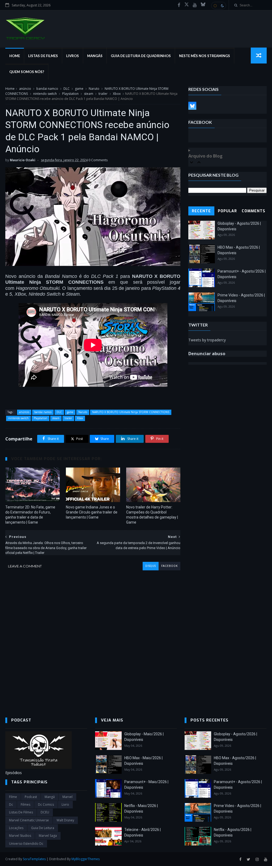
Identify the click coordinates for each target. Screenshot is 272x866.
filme (13, 797)
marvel (67, 797)
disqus (150, 565)
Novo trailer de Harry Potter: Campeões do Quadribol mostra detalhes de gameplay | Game (152, 514)
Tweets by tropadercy (207, 339)
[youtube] (195, 5)
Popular (227, 211)
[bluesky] (203, 5)
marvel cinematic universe (29, 820)
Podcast (31, 797)
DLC (66, 88)
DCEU (45, 812)
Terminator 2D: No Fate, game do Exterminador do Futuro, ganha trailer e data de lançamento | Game (30, 514)
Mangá (50, 797)
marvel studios (20, 835)
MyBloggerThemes (85, 859)
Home (14, 56)
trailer (103, 93)
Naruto (94, 88)
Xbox (117, 93)
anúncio (25, 88)
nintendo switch (45, 93)
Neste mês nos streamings (204, 56)
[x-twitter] (186, 5)
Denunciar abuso (206, 353)
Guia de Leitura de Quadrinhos (141, 56)
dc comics (46, 804)
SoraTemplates (34, 859)
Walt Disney (65, 820)
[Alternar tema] (218, 5)
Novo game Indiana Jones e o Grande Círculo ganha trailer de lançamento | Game (91, 512)
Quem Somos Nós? (26, 72)
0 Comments (98, 160)
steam (88, 93)
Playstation (70, 93)
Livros (72, 56)
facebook (169, 565)
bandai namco (47, 88)
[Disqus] (92, 636)
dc (11, 804)
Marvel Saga (48, 835)
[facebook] (179, 5)
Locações (16, 828)
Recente (201, 211)
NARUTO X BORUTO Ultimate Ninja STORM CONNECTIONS (130, 412)
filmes (25, 804)
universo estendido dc (26, 843)
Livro (65, 804)
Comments (253, 211)
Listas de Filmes (43, 56)
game (79, 88)
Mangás (95, 56)
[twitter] (248, 859)
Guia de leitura (42, 828)
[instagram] (257, 859)
